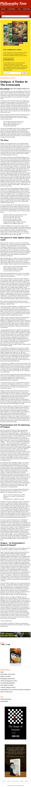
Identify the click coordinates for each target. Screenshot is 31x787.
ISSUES (3, 9)
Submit (24, 73)
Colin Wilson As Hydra (6, 685)
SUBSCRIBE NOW (8, 59)
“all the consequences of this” (8, 681)
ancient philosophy (5, 699)
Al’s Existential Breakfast (7, 683)
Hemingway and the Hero (7, 678)
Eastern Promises (5, 676)
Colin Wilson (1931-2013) (7, 674)
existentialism (4, 701)
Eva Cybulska (5, 88)
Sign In (3, 12)
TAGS (19, 9)
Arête (1, 672)
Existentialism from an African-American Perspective (15, 689)
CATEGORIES (11, 9)
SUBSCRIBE (26, 9)
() (7, 687)
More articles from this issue (15, 664)
